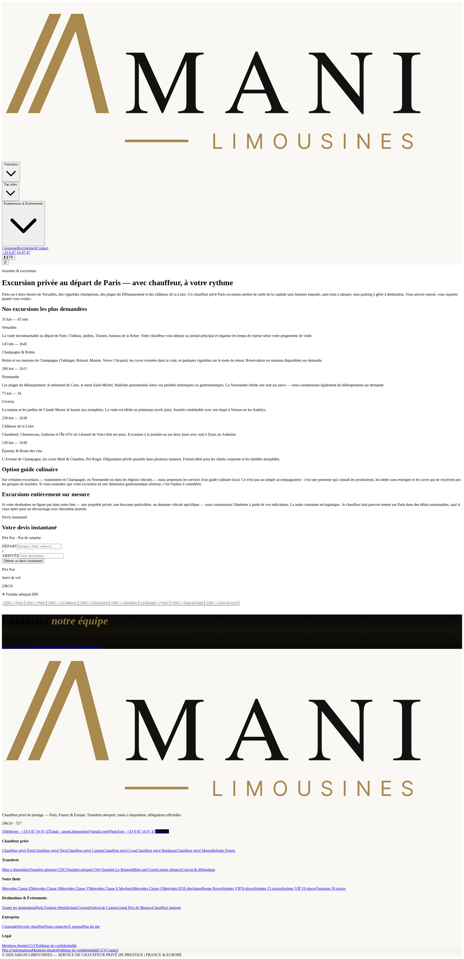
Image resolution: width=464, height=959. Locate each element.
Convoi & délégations (198, 870)
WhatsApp (92, 646)
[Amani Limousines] (232, 807)
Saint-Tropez (225, 850)
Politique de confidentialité (56, 946)
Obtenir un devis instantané (23, 561)
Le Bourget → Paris (154, 603)
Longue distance (169, 870)
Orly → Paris (36, 603)
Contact (42, 248)
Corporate (9, 248)
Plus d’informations (17, 950)
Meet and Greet (145, 870)
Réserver (162, 831)
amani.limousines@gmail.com (79, 831)
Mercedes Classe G (148, 888)
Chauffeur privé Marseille (196, 850)
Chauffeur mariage (166, 908)
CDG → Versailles (124, 603)
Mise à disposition (15, 870)
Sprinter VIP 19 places (299, 888)
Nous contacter (56, 926)
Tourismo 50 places (331, 888)
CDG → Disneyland (94, 603)
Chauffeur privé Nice (51, 850)
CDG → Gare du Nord (187, 603)
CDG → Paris (13, 603)
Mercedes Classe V (74, 888)
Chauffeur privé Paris (18, 850)
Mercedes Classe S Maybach (111, 888)
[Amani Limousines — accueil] (232, 159)
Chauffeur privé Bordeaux (157, 850)
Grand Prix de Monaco (134, 908)
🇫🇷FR (8, 257)
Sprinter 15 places (268, 888)
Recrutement (26, 248)
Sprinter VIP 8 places (238, 888)
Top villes (10, 184)
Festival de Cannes (103, 908)
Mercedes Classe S (45, 888)
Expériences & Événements (23, 203)
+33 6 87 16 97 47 (16, 252)
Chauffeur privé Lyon (120, 850)
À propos (75, 926)
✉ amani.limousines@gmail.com (59, 646)
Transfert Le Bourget (117, 870)
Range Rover (212, 888)
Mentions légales (15, 946)
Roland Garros (77, 908)
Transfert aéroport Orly (83, 870)
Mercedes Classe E (16, 888)
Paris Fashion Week (51, 908)
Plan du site (91, 926)
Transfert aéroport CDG (47, 870)
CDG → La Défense (63, 603)
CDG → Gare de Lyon (222, 603)
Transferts (11, 164)
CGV (32, 946)
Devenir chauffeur (31, 926)
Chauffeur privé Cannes (85, 850)
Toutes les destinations (19, 908)
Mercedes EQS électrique (182, 888)
